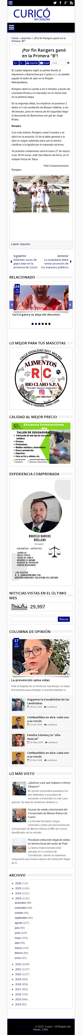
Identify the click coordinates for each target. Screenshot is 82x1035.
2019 (18, 979)
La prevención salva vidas (30, 680)
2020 (18, 974)
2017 (18, 989)
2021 (18, 969)
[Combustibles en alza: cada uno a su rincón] (18, 722)
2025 (18, 888)
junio (18, 932)
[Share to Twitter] (20, 308)
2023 (18, 898)
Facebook (60, 3)
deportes (25, 244)
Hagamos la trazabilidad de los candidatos (48, 701)
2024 (18, 893)
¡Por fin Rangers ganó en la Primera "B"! (44, 53)
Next (12, 305)
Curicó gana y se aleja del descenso (36, 314)
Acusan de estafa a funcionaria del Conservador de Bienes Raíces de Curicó (47, 813)
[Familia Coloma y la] (18, 740)
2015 (18, 999)
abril (17, 943)
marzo (18, 948)
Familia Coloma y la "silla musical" (43, 737)
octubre (19, 912)
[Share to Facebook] (15, 308)
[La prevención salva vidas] (41, 657)
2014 (18, 1004)
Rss (71, 3)
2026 (18, 883)
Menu (10, 3)
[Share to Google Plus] (25, 308)
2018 (18, 984)
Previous (70, 305)
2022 (18, 964)
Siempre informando (22, 1026)
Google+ (66, 3)
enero (18, 958)
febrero (19, 953)
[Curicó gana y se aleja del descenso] (41, 297)
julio (17, 927)
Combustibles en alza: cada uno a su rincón (48, 719)
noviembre (21, 907)
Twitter (55, 3)
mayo (18, 938)
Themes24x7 (40, 1032)
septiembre (21, 917)
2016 (18, 994)
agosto (19, 922)
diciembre (21, 902)
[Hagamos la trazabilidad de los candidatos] (18, 705)
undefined (52, 707)
